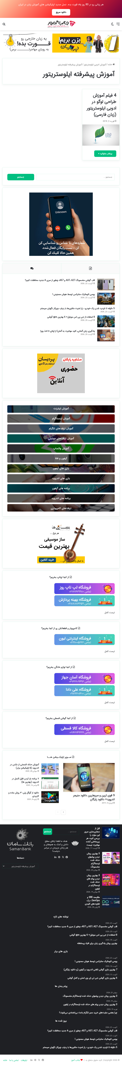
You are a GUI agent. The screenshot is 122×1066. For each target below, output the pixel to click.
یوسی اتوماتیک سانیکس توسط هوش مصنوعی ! (73, 294)
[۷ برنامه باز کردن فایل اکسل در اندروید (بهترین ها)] (50, 783)
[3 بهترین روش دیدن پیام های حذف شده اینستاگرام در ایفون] (111, 880)
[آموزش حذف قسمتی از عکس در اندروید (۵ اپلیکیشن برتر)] (50, 769)
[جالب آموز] (61, 24)
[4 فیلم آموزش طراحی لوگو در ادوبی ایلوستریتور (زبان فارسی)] (100, 135)
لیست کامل (110, 612)
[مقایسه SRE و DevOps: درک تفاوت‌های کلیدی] (111, 902)
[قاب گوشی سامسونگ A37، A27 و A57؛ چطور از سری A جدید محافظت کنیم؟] (106, 285)
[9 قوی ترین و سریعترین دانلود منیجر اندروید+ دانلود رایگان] (89, 777)
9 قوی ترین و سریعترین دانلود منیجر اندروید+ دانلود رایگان (94, 797)
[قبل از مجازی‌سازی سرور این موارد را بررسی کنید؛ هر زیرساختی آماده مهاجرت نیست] (111, 833)
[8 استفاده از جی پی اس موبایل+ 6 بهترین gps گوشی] (106, 321)
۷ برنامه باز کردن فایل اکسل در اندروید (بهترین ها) (25, 780)
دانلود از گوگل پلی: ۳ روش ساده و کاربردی (23, 794)
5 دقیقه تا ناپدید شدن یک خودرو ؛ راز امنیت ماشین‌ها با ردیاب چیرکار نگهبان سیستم (77, 308)
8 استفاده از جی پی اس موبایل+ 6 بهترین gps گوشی (71, 317)
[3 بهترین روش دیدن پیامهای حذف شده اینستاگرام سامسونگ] (111, 858)
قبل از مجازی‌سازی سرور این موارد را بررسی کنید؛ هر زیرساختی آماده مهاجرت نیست (92, 837)
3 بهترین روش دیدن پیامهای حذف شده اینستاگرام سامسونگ (93, 860)
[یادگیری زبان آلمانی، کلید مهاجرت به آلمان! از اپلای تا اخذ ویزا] (106, 335)
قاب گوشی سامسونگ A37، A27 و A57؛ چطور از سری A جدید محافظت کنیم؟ (60, 280)
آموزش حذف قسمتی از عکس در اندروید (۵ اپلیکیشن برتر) (24, 766)
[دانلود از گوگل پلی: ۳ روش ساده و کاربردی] (50, 797)
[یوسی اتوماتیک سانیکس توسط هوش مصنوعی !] (106, 299)
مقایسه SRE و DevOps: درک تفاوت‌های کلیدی (92, 900)
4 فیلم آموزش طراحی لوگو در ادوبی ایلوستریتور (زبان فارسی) (101, 105)
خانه (110, 64)
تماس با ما (14, 1060)
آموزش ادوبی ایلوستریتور (95, 64)
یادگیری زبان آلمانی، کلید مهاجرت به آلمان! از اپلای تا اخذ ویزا (67, 331)
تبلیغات (24, 1060)
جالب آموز (75, 1060)
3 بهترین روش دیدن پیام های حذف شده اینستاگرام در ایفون (93, 882)
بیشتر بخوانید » (105, 153)
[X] (63, 857)
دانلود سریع (61, 12)
